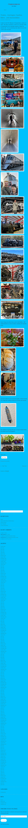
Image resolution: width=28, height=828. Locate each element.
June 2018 (2, 691)
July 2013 (2, 745)
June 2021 (2, 637)
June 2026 (2, 549)
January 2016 (3, 735)
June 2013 (2, 747)
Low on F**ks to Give (7, 538)
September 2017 (3, 705)
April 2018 (2, 694)
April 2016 (2, 730)
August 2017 (3, 706)
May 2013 (2, 748)
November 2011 (3, 762)
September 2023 (3, 598)
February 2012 (3, 757)
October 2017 (3, 703)
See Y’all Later (3, 523)
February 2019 (3, 679)
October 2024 (3, 579)
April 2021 (2, 640)
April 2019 (2, 676)
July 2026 (2, 548)
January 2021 (3, 645)
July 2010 (2, 783)
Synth (2, 519)
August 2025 (3, 564)
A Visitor (5, 532)
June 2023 (2, 603)
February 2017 (3, 715)
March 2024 (3, 589)
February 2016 (3, 733)
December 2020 (3, 646)
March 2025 (3, 571)
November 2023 (3, 595)
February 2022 (3, 625)
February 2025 (3, 573)
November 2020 (3, 648)
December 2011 (3, 760)
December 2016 (3, 718)
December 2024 (3, 576)
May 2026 (2, 551)
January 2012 (3, 759)
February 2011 (3, 775)
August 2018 (3, 688)
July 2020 (2, 654)
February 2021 (3, 643)
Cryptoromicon (14, 4)
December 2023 (3, 594)
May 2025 (2, 568)
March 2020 (3, 660)
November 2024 (3, 577)
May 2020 (2, 657)
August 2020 (3, 652)
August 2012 (3, 756)
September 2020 (3, 651)
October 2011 (3, 763)
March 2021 (3, 642)
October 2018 (3, 685)
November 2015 (3, 738)
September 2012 (3, 754)
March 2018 (3, 696)
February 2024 (3, 591)
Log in (2, 799)
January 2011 (3, 777)
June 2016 (2, 727)
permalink (7, 461)
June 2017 (2, 709)
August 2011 (3, 766)
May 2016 (2, 729)
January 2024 (3, 592)
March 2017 (3, 714)
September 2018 (3, 687)
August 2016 (3, 724)
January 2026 (3, 556)
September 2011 (3, 765)
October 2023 (3, 597)
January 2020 (3, 663)
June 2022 (2, 619)
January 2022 (3, 627)
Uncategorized (3, 792)
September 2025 (3, 562)
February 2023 (3, 609)
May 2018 (2, 693)
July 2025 (2, 565)
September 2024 (3, 580)
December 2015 (3, 736)
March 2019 (3, 678)
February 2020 (3, 661)
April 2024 (2, 588)
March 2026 (3, 553)
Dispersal (24, 466)
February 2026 (3, 555)
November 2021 (3, 630)
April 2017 (2, 712)
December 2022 (3, 612)
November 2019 (3, 666)
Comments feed (3, 802)
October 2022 (3, 615)
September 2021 (3, 633)
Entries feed (3, 801)
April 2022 (2, 622)
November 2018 (3, 684)
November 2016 (3, 720)
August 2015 (3, 742)
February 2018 (3, 697)
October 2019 (3, 667)
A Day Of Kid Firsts (4, 525)
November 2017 (3, 702)
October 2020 (3, 649)
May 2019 (2, 675)
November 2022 (3, 613)
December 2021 (3, 628)
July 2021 (2, 636)
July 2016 (2, 726)
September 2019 (3, 669)
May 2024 (2, 586)
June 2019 (2, 673)
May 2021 (2, 639)
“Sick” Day (4, 466)
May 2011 (2, 771)
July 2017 (2, 708)
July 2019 (2, 672)
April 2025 (2, 570)
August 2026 (3, 546)
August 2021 (3, 634)
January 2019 (3, 681)
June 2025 (2, 567)
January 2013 (3, 751)
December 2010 (3, 778)
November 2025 (3, 559)
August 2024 (3, 582)
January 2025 (3, 574)
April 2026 (2, 552)
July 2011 (2, 768)
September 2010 (3, 781)
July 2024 (2, 583)
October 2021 (3, 631)
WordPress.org (3, 804)
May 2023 (2, 604)
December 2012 (3, 753)
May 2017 (2, 711)
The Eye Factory (3, 522)
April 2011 (2, 772)
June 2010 (2, 784)
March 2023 (3, 607)
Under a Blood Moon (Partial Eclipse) (7, 520)
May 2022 (2, 621)
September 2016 (3, 723)
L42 (9, 19)
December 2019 (3, 664)
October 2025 (3, 561)
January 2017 (3, 717)
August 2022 (3, 618)
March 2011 (3, 774)
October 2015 (3, 739)
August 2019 (3, 670)
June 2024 (2, 585)
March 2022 (3, 624)
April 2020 (2, 658)
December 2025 (3, 558)
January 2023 (3, 610)
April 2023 (2, 606)
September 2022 (3, 616)
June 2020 (2, 655)
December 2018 (3, 682)
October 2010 (3, 780)
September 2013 (3, 744)
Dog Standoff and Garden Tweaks (9, 535)
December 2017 (3, 700)
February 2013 (3, 750)
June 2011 (2, 769)
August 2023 (3, 600)
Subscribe (3, 820)
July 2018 (2, 690)
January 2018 (3, 699)
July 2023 (2, 601)
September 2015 (3, 741)
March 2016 (3, 732)
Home (5, 9)
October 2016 (3, 721)
